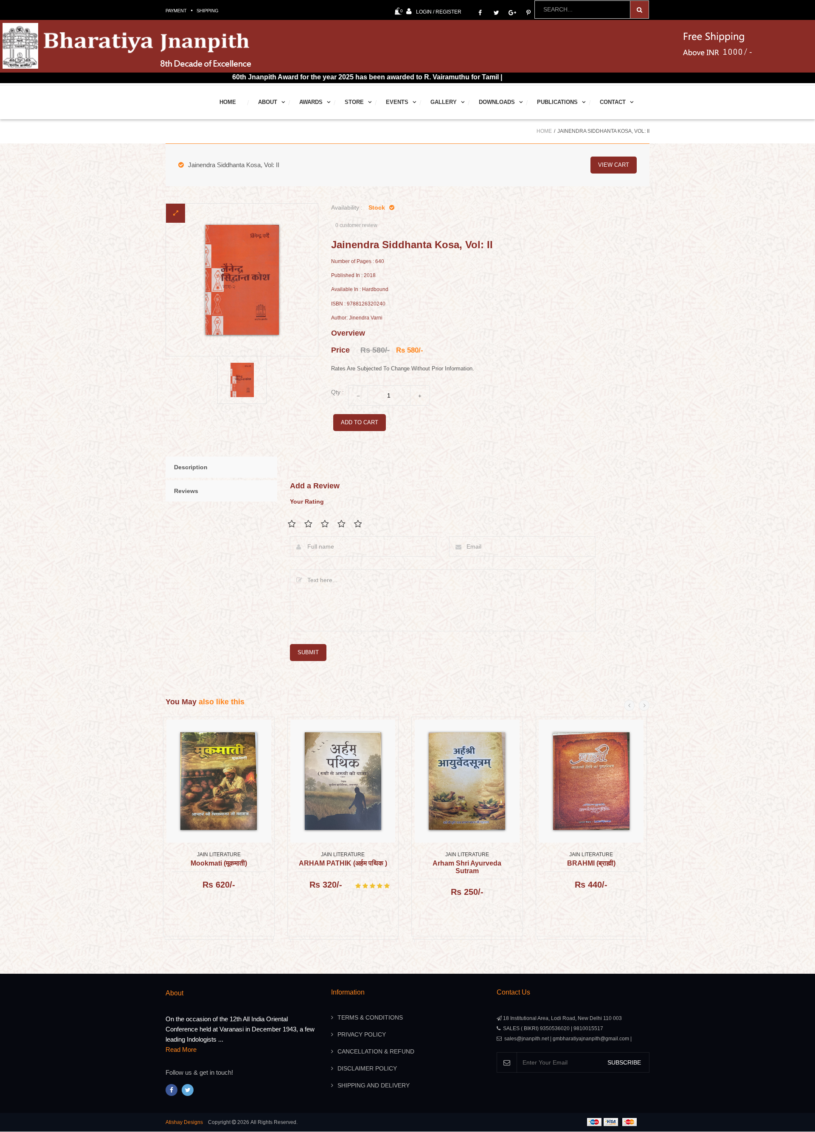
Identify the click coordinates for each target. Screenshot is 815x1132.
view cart (613, 165)
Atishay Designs (184, 1122)
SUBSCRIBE (624, 1062)
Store (354, 102)
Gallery (443, 102)
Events (397, 102)
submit (308, 652)
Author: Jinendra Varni (356, 318)
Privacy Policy (361, 1034)
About (267, 102)
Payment (176, 10)
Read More (181, 1049)
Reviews (186, 491)
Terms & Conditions (370, 1017)
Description (191, 467)
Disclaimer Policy (367, 1068)
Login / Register (438, 12)
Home (227, 102)
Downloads (497, 102)
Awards (311, 102)
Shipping (208, 10)
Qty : (337, 392)
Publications (557, 102)
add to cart (359, 422)
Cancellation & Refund (375, 1051)
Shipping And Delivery (373, 1085)
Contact (613, 102)
